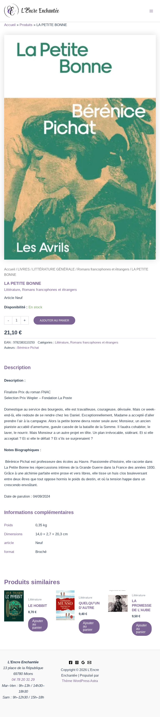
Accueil (9, 269)
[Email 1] (89, 662)
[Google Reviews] (83, 662)
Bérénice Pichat (28, 347)
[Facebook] (70, 662)
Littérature (12, 290)
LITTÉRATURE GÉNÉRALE (53, 269)
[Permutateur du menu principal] (151, 11)
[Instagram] (77, 662)
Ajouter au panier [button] (37, 624)
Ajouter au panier (54, 320)
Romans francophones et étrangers (103, 269)
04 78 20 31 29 (23, 680)
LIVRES (24, 269)
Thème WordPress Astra (80, 681)
